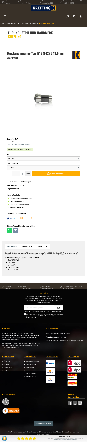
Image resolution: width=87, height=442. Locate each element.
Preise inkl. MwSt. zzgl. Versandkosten (18, 144)
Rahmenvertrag (31, 376)
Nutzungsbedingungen (55, 311)
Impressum (8, 367)
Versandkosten (45, 432)
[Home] (3, 23)
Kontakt (6, 364)
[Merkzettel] (74, 16)
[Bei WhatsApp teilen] (9, 230)
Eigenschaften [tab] (27, 246)
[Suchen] (67, 16)
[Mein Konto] (80, 16)
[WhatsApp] (80, 403)
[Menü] (5, 16)
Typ (8, 154)
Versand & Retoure (32, 361)
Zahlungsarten (31, 364)
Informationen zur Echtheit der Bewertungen (65, 439)
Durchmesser (12, 163)
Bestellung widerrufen (44, 423)
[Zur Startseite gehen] (43, 8)
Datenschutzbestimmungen (44, 314)
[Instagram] (75, 403)
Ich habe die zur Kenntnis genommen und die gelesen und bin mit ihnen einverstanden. (44, 315)
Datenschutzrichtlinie (39, 311)
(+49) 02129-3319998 (56, 337)
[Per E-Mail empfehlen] (15, 230)
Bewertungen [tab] (43, 246)
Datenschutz (30, 367)
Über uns (7, 361)
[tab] (12, 246)
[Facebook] (70, 403)
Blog (5, 370)
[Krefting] (76, 56)
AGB (41, 316)
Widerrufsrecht (31, 373)
